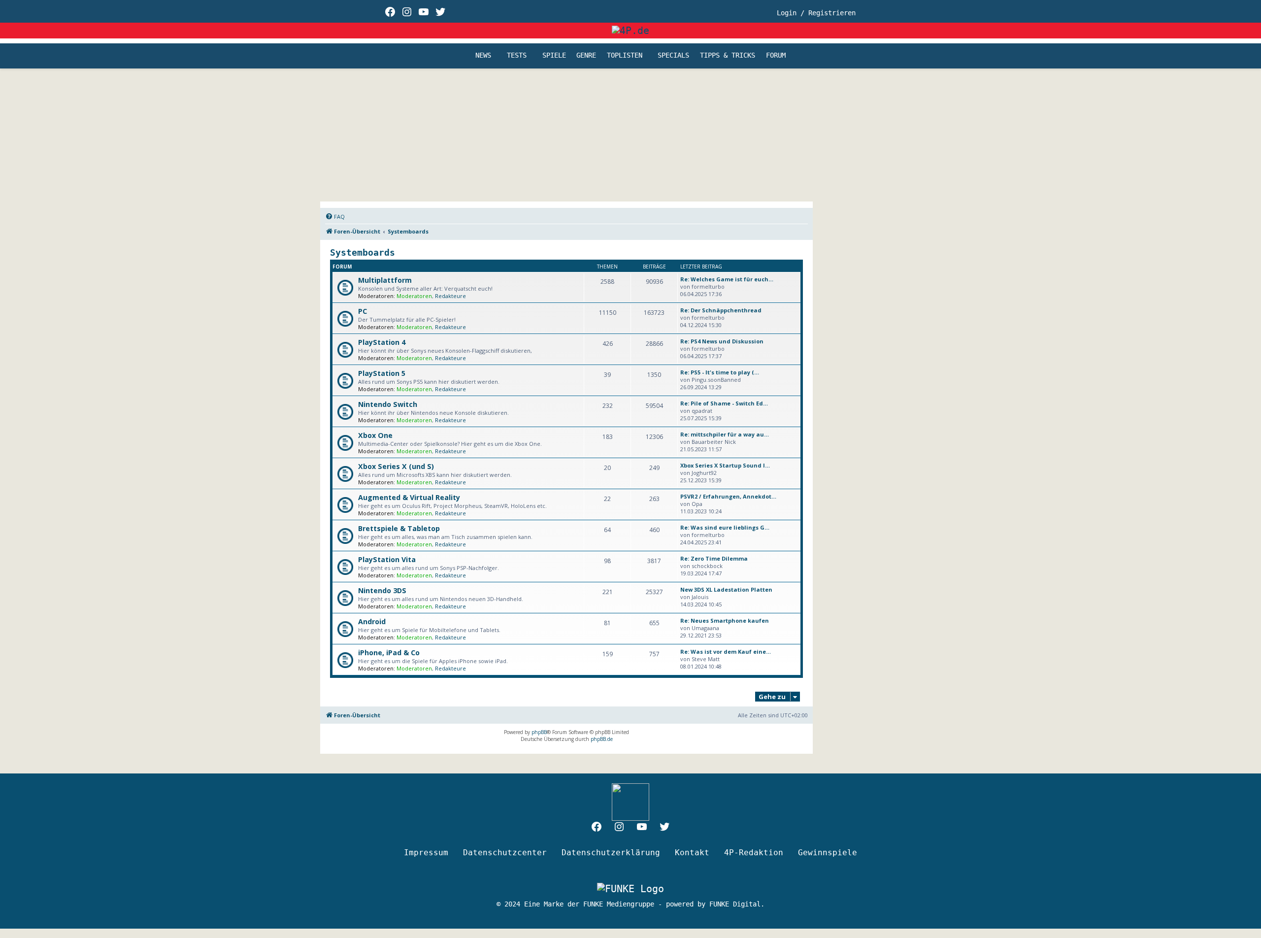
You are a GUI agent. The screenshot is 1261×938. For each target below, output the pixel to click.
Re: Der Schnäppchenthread (721, 310)
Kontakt (692, 852)
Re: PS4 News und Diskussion (721, 341)
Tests (517, 56)
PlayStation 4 (381, 342)
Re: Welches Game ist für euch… (726, 279)
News (483, 56)
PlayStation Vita (387, 559)
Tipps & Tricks (727, 56)
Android (372, 621)
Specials (673, 56)
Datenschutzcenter (505, 852)
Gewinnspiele (827, 852)
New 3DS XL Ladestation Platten (726, 589)
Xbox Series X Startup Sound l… (725, 465)
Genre (586, 56)
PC (362, 311)
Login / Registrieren (816, 13)
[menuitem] (335, 217)
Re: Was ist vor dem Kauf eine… (725, 651)
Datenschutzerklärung (611, 852)
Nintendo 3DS (382, 590)
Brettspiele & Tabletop (399, 528)
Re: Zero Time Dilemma (714, 558)
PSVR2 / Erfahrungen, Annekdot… (728, 496)
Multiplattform (385, 280)
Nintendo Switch (387, 404)
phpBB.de (602, 739)
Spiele (554, 56)
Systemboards (362, 252)
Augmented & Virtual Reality (409, 497)
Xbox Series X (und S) (396, 466)
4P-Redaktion (753, 852)
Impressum (426, 852)
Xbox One (375, 435)
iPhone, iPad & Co (389, 652)
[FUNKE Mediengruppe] (630, 888)
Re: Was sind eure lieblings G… (724, 527)
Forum (776, 56)
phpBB (539, 732)
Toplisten (624, 56)
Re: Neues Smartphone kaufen (724, 620)
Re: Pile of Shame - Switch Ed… (724, 403)
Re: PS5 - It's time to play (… (719, 372)
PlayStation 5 (381, 373)
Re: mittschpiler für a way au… (724, 434)
